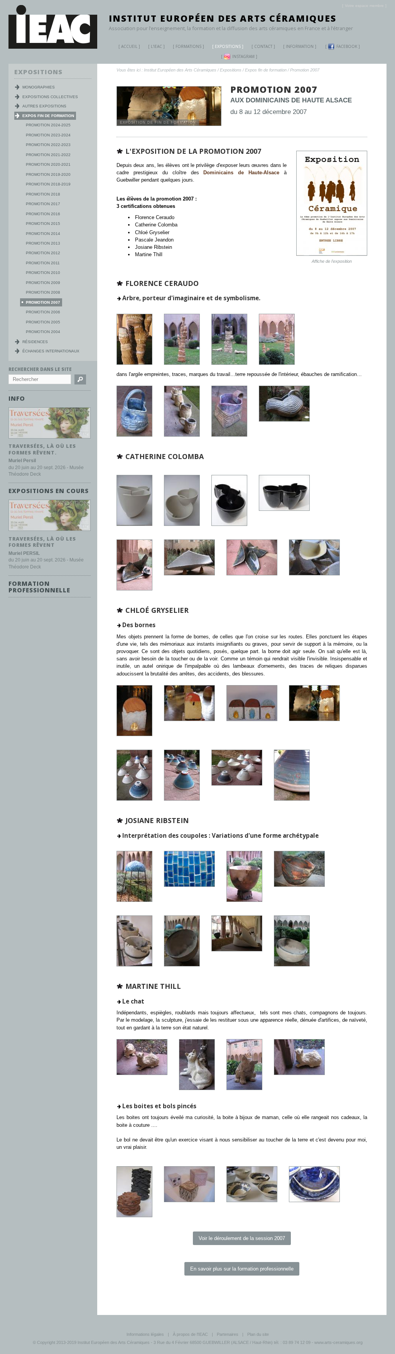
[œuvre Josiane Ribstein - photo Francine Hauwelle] (134, 965)
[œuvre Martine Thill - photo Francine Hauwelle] (251, 1200)
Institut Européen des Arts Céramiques (222, 18)
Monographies (38, 87)
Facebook (346, 46)
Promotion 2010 (43, 272)
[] (364, 5)
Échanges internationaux (50, 351)
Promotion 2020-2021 (48, 164)
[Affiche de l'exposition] (331, 254)
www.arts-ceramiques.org (338, 1342)
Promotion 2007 (304, 70)
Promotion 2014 (43, 233)
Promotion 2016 (43, 214)
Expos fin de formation (266, 70)
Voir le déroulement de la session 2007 (242, 1238)
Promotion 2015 (43, 223)
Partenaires (227, 1334)
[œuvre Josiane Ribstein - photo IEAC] (134, 900)
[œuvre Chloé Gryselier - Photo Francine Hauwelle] (292, 799)
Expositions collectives (50, 97)
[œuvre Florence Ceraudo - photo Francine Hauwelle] (182, 435)
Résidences (35, 342)
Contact (263, 46)
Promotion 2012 (43, 253)
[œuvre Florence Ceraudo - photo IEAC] (134, 363)
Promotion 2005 (43, 322)
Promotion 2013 (43, 243)
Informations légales (145, 1334)
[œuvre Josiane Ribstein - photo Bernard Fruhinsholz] (182, 965)
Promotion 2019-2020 (48, 174)
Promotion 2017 (43, 204)
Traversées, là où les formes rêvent (42, 542)
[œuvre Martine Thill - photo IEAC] (141, 1073)
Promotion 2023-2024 (48, 135)
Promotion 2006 (43, 312)
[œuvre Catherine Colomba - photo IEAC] (134, 524)
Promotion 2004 (43, 332)
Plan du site (258, 1334)
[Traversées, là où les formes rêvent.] (49, 439)
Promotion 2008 (43, 292)
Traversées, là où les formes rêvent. (42, 449)
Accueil (129, 46)
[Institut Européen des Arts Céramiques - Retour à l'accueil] (52, 47)
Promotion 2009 (43, 283)
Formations (188, 46)
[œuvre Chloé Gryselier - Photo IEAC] (134, 734)
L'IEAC (156, 46)
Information (300, 46)
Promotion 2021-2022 (48, 155)
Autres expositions (44, 106)
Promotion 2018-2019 (48, 184)
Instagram (243, 56)
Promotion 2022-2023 (48, 145)
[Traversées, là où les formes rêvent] (49, 531)
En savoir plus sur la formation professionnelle (242, 1269)
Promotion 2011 (43, 263)
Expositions (228, 46)
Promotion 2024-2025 (48, 125)
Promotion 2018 (43, 194)
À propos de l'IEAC (190, 1334)
